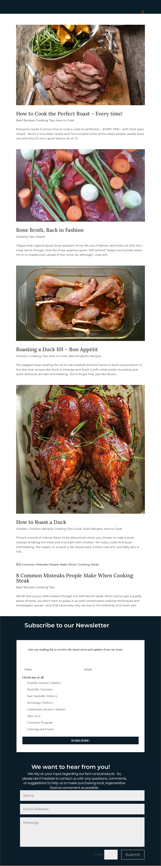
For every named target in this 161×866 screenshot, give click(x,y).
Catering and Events (40, 729)
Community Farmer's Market (46, 709)
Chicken (22, 356)
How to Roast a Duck (41, 522)
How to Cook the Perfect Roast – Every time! (69, 113)
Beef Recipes (25, 120)
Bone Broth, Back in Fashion (50, 230)
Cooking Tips (45, 120)
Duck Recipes (92, 529)
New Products (79, 356)
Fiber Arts (33, 716)
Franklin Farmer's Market (44, 683)
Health (40, 236)
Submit (132, 854)
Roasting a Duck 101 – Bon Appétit (57, 349)
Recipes (95, 356)
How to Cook (65, 120)
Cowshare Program (40, 722)
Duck (78, 529)
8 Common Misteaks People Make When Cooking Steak (74, 578)
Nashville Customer (40, 689)
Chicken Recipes (41, 529)
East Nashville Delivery (42, 696)
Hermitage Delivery (40, 702)
